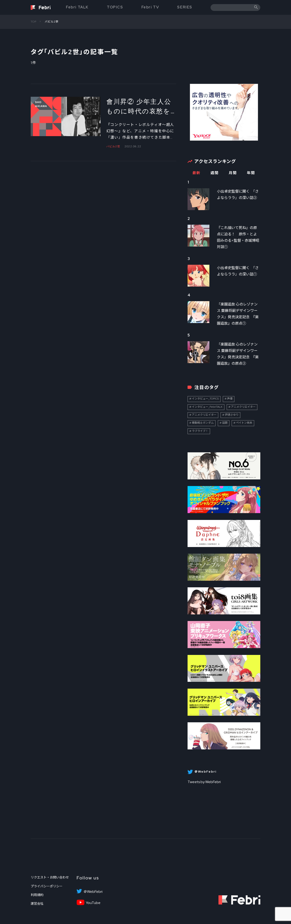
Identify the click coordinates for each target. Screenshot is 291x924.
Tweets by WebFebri (204, 781)
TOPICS (115, 7)
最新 (196, 173)
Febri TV (150, 7)
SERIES (184, 7)
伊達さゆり (231, 415)
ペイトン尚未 (244, 423)
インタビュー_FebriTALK (207, 407)
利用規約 (37, 895)
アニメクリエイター (243, 407)
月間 (233, 173)
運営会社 (37, 903)
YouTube (93, 903)
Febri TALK (77, 7)
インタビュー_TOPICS (205, 398)
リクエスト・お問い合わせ (50, 877)
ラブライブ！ (200, 431)
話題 (225, 423)
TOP (34, 21)
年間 (251, 173)
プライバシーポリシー (47, 886)
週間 (214, 173)
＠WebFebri (93, 892)
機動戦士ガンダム (203, 423)
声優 (230, 398)
